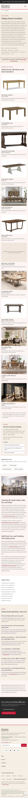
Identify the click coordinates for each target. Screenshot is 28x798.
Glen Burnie (20, 776)
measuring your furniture (9, 516)
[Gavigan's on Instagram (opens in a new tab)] (6, 750)
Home (2, 10)
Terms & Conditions (10, 796)
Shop (14, 756)
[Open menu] (25, 6)
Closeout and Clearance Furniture (8, 589)
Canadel (5, 465)
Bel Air (3, 776)
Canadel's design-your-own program (9, 522)
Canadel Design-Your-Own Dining (7, 583)
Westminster (9, 779)
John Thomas (13, 465)
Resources (14, 762)
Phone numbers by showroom (20, 779)
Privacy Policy (3, 796)
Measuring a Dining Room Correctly (8, 592)
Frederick (14, 776)
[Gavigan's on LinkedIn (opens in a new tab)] (18, 750)
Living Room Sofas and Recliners (8, 585)
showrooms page (5, 784)
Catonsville (8, 776)
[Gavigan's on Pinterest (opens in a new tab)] (10, 750)
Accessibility (17, 796)
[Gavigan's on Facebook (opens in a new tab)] (2, 750)
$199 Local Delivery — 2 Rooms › (14, 1)
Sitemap (21, 796)
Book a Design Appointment (9, 713)
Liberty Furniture (18, 469)
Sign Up (24, 745)
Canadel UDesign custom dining (8, 565)
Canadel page (6, 654)
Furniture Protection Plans (6, 598)
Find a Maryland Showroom (8, 709)
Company (14, 766)
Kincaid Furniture (7, 469)
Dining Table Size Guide (6, 600)
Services (14, 759)
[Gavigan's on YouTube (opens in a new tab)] (14, 750)
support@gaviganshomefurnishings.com (9, 740)
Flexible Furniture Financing (6, 596)
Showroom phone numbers (7, 737)
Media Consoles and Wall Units (7, 587)
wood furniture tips (13, 546)
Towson (3, 779)
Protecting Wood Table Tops (7, 594)
